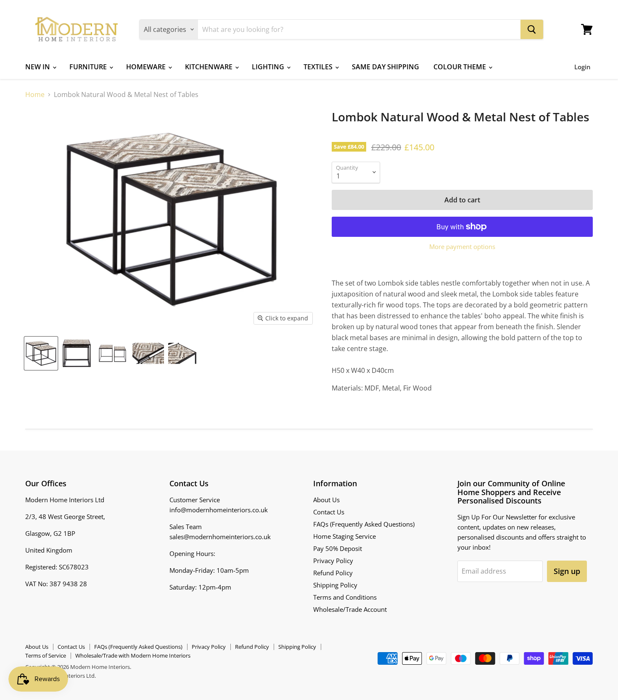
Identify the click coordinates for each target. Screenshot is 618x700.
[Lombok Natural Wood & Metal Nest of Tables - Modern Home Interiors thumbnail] (41, 353)
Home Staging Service (344, 536)
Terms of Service (45, 655)
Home (35, 94)
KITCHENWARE (209, 66)
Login (582, 67)
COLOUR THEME (460, 66)
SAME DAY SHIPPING (385, 66)
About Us (326, 500)
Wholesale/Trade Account (350, 609)
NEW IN (38, 66)
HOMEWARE (146, 66)
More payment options (462, 246)
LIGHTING (269, 66)
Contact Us (328, 512)
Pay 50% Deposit (337, 548)
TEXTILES (319, 66)
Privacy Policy (333, 560)
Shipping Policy (335, 585)
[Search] (531, 29)
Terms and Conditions (345, 597)
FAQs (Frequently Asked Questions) (364, 524)
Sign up (567, 571)
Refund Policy (333, 573)
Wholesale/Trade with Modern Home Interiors (132, 655)
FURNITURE (88, 66)
